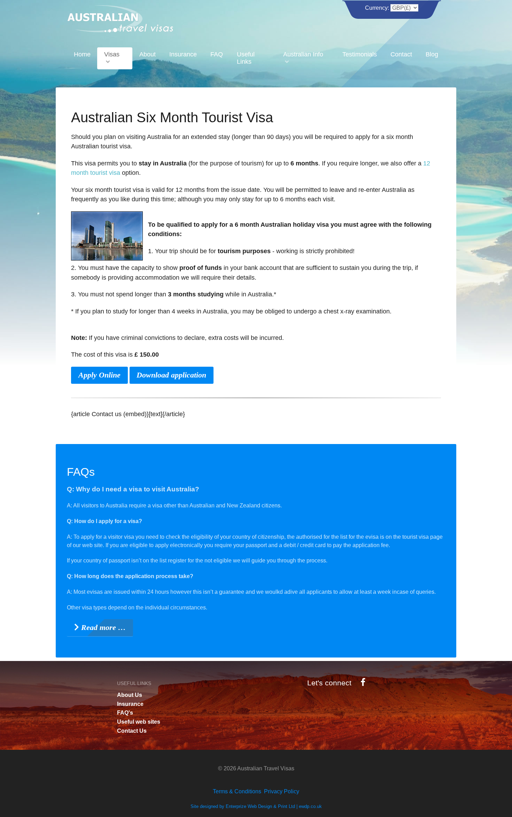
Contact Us (132, 731)
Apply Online (99, 375)
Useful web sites (138, 722)
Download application (171, 375)
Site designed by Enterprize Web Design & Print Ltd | (245, 806)
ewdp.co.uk (310, 806)
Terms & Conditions (237, 791)
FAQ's (125, 713)
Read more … (102, 627)
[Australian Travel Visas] (120, 17)
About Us (129, 695)
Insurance (130, 704)
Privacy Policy (281, 791)
